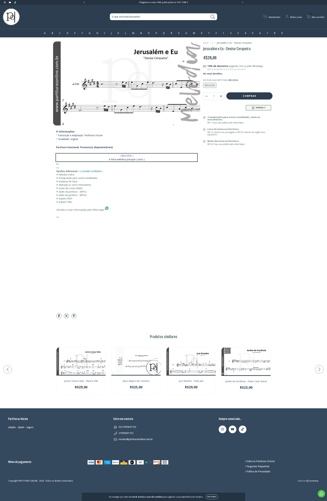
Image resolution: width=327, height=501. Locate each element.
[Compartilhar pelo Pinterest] (73, 317)
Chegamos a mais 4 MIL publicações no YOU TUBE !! (163, 2)
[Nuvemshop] (308, 481)
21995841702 (126, 433)
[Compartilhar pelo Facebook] (59, 317)
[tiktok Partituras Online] (15, 2)
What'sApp (98, 209)
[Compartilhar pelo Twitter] (67, 317)
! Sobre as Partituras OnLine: (260, 461)
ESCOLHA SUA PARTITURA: (220, 80)
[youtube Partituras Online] (10, 2)
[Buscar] (213, 17)
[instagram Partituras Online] (5, 2)
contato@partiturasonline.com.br (136, 439)
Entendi (211, 497)
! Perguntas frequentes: (257, 466)
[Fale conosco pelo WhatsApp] (321, 494)
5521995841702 (127, 427)
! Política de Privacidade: (257, 471)
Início (206, 42)
